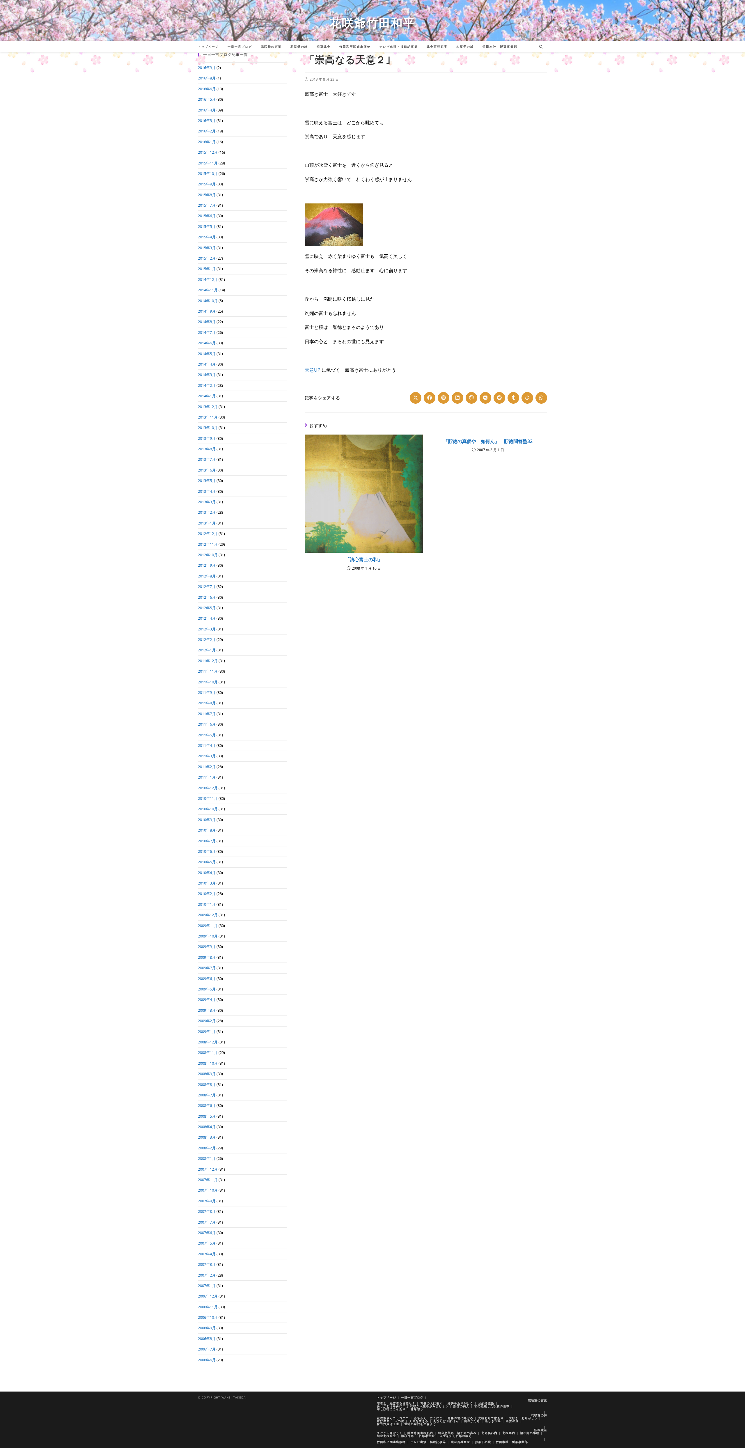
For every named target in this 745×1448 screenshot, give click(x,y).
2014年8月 (207, 321)
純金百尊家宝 (460, 1442)
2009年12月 (208, 914)
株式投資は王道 (388, 1424)
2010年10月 (208, 808)
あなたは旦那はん (446, 1421)
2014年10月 (208, 300)
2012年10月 (208, 554)
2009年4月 (207, 999)
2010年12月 (208, 788)
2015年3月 (207, 247)
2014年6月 (207, 342)
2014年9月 (207, 311)
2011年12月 (208, 660)
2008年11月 (208, 1052)
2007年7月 (207, 1222)
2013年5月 (207, 480)
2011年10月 (208, 682)
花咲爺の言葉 (537, 1400)
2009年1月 (207, 1031)
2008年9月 (207, 1073)
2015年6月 (207, 215)
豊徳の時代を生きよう (420, 1424)
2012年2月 (207, 639)
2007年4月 (207, 1253)
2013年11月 (208, 417)
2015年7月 (207, 205)
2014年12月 (208, 279)
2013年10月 (208, 427)
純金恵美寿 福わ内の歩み (457, 1433)
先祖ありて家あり (491, 1418)
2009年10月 (208, 936)
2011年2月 (207, 766)
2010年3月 (207, 883)
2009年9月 (207, 946)
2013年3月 (207, 501)
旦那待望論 (486, 1403)
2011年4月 (207, 745)
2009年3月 (207, 1010)
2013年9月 (207, 438)
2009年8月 (207, 957)
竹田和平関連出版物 (391, 1442)
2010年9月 (207, 819)
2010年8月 (207, 830)
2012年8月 (207, 576)
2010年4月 (207, 872)
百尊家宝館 (427, 1436)
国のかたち (472, 1421)
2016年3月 (207, 120)
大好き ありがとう (523, 1418)
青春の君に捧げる (460, 1418)
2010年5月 (207, 861)
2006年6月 (207, 1359)
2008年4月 (207, 1126)
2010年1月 (207, 904)
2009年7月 (207, 967)
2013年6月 (207, 470)
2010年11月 (208, 798)
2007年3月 (207, 1264)
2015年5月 (207, 226)
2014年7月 (207, 332)
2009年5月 (207, 989)
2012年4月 (207, 618)
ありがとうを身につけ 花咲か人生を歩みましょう (412, 1406)
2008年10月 (208, 1063)
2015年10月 (208, 173)
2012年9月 (207, 565)
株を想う (417, 1409)
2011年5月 (207, 735)
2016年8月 (207, 78)
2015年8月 (207, 194)
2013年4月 (207, 491)
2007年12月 (208, 1169)
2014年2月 (207, 385)
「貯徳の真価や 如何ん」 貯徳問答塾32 (488, 441)
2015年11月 (208, 163)
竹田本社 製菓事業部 (512, 1442)
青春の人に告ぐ (431, 1403)
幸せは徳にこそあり (391, 1409)
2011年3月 (207, 755)
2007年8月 (207, 1211)
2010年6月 (207, 851)
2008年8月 (207, 1084)
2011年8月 (207, 703)
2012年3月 (207, 629)
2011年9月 (207, 692)
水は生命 (383, 1421)
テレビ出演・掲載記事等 (428, 1442)
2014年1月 (207, 395)
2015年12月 (208, 152)
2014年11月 (208, 290)
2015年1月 (207, 268)
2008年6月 (207, 1105)
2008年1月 (207, 1158)
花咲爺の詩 (539, 1415)
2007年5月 (207, 1243)
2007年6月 (207, 1232)
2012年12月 (208, 533)
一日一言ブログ (412, 1397)
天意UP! (313, 370)
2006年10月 (208, 1317)
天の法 (399, 1421)
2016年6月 (207, 88)
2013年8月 (207, 448)
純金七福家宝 (386, 1436)
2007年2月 (207, 1275)
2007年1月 (207, 1285)
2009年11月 (208, 925)
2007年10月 (208, 1190)
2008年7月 (207, 1095)
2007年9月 (207, 1201)
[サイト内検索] (541, 47)
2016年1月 (207, 141)
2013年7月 (207, 459)
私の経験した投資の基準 (492, 1406)
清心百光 (407, 1436)
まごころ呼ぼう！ (389, 1433)
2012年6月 (207, 597)
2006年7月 (207, 1349)
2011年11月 (208, 671)
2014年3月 (207, 374)
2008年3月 (207, 1137)
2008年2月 (207, 1148)
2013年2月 (207, 512)
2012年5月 (207, 607)
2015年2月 (207, 258)
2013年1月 (207, 523)
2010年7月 (207, 840)
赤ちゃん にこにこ (428, 1418)
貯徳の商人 (461, 1406)
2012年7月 (207, 586)
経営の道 (512, 1421)
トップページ (386, 1397)
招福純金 (540, 1430)
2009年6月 (207, 978)
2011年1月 (207, 777)
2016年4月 (207, 110)
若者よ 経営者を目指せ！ (396, 1403)
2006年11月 (208, 1306)
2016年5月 (207, 99)
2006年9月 (207, 1327)
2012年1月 (207, 650)
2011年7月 (207, 713)
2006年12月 (208, 1296)
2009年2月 (207, 1020)
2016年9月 (207, 67)
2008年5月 (207, 1116)
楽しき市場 (493, 1421)
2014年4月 (207, 364)
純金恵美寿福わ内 (420, 1433)
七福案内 (508, 1433)
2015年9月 (207, 184)
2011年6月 (207, 724)
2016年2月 (207, 131)
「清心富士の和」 (363, 559)
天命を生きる (418, 1421)
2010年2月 (207, 893)
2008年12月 (208, 1042)
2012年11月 (208, 544)
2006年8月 (207, 1338)
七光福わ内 (489, 1433)
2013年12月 (208, 406)
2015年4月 (207, 237)
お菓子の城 (483, 1442)
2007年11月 (208, 1179)
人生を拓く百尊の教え (456, 1436)
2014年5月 (207, 353)
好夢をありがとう (460, 1403)
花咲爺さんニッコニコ (393, 1418)
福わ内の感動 (529, 1433)
